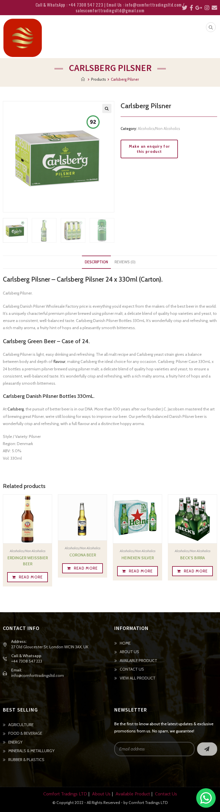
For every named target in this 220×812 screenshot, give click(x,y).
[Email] (213, 8)
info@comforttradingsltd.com (37, 675)
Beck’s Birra (192, 557)
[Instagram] (205, 8)
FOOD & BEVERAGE (25, 733)
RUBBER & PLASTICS (26, 759)
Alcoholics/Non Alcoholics (159, 128)
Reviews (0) (125, 262)
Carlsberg (15, 409)
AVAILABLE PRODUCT (138, 660)
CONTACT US (132, 669)
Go (207, 749)
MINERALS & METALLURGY (31, 750)
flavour (59, 361)
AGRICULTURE (21, 724)
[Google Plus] (197, 8)
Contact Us (166, 794)
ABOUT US (129, 651)
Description (96, 262)
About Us (101, 794)
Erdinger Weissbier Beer (27, 560)
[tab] (96, 262)
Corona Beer (82, 555)
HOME (125, 643)
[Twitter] (183, 8)
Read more (31, 577)
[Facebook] (190, 8)
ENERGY (15, 742)
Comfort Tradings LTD (65, 794)
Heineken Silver (137, 557)
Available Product (132, 794)
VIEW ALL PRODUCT (138, 678)
